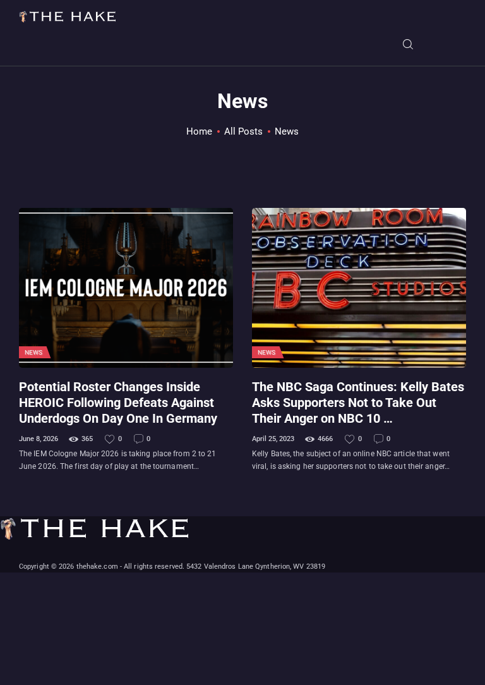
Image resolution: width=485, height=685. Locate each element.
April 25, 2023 (273, 439)
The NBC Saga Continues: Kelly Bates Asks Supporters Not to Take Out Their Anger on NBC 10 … (358, 403)
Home (199, 131)
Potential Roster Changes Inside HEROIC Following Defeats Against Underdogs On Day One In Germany (118, 403)
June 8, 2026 (38, 439)
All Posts (243, 131)
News (33, 352)
